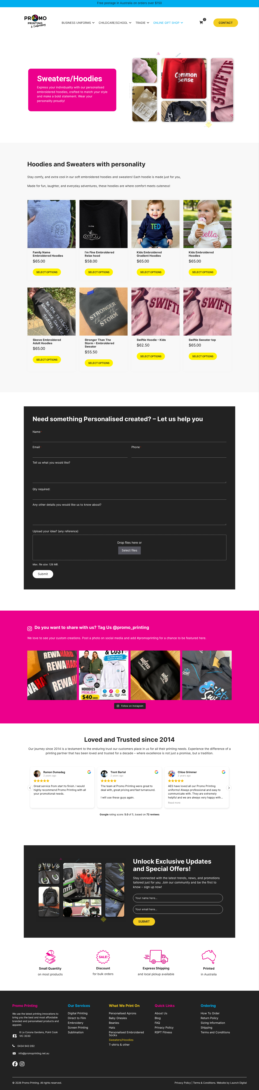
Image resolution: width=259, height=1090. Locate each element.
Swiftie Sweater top (202, 340)
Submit (43, 574)
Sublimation (76, 1032)
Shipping (206, 1027)
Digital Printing (78, 1013)
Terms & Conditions (204, 1082)
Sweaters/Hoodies (121, 1040)
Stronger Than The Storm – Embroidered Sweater (99, 343)
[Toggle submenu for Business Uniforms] (93, 23)
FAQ (157, 1023)
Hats (112, 1027)
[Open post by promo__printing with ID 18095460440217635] (52, 675)
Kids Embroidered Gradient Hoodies (149, 254)
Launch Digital (238, 1082)
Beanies (114, 1023)
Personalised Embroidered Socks (126, 1034)
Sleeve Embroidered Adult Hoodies (47, 341)
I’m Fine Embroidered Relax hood (99, 254)
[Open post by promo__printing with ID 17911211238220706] (155, 675)
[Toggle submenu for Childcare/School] (130, 23)
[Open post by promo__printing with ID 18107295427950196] (103, 675)
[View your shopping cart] (201, 22)
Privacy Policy (164, 1027)
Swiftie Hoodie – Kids (151, 340)
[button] (229, 788)
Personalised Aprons (122, 1013)
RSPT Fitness (163, 1032)
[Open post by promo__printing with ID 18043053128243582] (207, 675)
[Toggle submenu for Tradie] (148, 23)
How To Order (210, 1013)
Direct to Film (77, 1018)
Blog (158, 1018)
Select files (129, 550)
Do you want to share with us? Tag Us (74, 627)
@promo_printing (131, 627)
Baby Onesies (118, 1018)
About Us (161, 1013)
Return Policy (209, 1018)
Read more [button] (142, 802)
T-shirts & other (119, 1044)
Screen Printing (78, 1027)
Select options (46, 272)
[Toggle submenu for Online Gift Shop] (182, 23)
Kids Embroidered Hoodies (201, 254)
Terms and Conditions (215, 1032)
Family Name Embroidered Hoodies (48, 254)
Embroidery (75, 1023)
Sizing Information (213, 1023)
